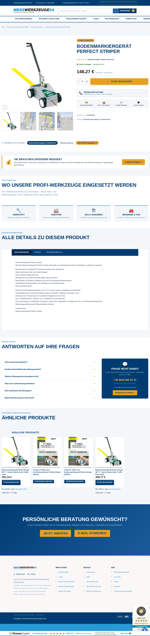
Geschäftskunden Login (23, 615)
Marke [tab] (37, 252)
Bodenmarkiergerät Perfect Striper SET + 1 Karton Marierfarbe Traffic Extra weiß (109, 472)
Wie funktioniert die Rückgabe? (18, 391)
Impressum (90, 572)
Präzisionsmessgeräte (76, 19)
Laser (96, 19)
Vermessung (131, 19)
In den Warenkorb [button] (11, 482)
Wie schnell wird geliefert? (16, 362)
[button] (117, 3)
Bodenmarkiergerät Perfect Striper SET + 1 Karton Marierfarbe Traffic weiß (15, 472)
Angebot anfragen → (133, 162)
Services (117, 577)
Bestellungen (64, 572)
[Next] (69, 74)
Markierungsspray (66, 143)
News (116, 582)
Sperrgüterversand (93, 586)
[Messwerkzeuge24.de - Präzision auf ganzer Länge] (33, 10)
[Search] (115, 11)
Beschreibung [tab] (22, 252)
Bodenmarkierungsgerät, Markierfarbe (58, 27)
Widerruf (40, 615)
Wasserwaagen (112, 19)
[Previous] (6, 74)
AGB (88, 577)
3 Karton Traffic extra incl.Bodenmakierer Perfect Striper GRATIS (47, 472)
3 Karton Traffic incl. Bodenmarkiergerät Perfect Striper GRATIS (78, 472)
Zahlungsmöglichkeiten (123, 591)
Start (3, 27)
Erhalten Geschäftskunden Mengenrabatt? (23, 369)
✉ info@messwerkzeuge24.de (125, 387)
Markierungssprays (37, 27)
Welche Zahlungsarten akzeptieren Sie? (22, 376)
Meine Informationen (67, 582)
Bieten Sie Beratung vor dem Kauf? (19, 398)
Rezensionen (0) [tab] (54, 252)
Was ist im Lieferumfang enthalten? (20, 383)
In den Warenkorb (121, 81)
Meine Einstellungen (66, 586)
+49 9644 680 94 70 (125, 379)
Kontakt (117, 586)
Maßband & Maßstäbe (49, 19)
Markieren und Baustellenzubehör (18, 27)
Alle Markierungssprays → (87, 143)
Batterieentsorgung (121, 572)
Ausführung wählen (43, 481)
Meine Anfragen (65, 591)
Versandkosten (21, 489)
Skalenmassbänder (23, 19)
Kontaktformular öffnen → (125, 393)
